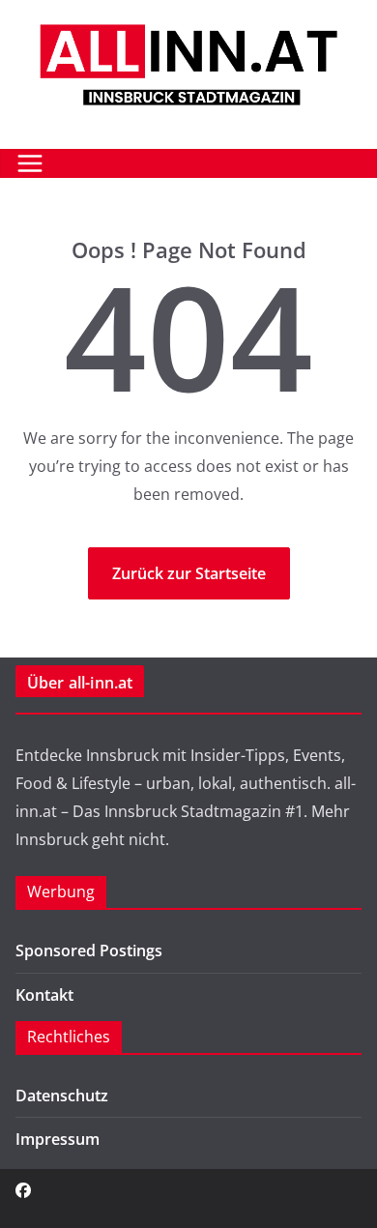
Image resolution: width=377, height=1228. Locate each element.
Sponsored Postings (88, 950)
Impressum (57, 1139)
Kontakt (44, 995)
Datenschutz (61, 1095)
